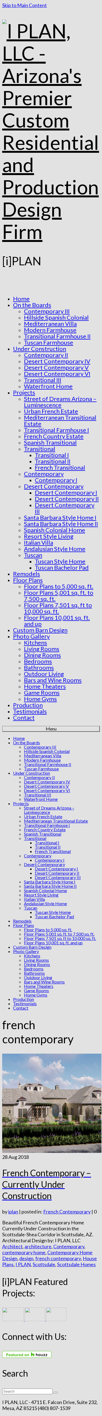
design (26, 1258)
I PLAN (23, 1264)
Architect (12, 1246)
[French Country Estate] (13, 1319)
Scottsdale (44, 1264)
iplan (13, 1212)
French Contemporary (67, 1212)
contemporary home (23, 1252)
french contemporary (58, 1258)
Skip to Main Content (24, 5)
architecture (37, 1246)
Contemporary (68, 1246)
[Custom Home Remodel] (35, 1319)
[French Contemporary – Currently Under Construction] (51, 1151)
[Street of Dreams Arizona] (56, 1319)
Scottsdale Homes (76, 1264)
